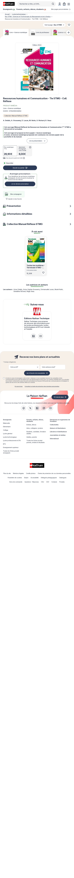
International (54, 438)
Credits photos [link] (30, 473)
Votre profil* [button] (14, 367)
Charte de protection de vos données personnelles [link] (54, 473)
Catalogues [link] (62, 477)
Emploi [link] (26, 477)
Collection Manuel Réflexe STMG (16, 116)
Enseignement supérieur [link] (10, 447)
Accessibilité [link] (35, 477)
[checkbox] (4, 378)
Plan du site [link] (7, 473)
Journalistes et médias (58, 435)
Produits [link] (62, 482)
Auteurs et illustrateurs (58, 428)
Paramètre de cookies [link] (15, 477)
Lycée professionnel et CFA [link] (12, 440)
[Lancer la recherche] (53, 4)
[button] (37, 68)
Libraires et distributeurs (58, 431)
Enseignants (7, 419)
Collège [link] (5, 430)
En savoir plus (19, 386)
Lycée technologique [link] (10, 437)
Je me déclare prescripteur (20, 184)
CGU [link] (42, 482)
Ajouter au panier (18, 168)
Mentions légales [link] (18, 473)
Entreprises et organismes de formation (60, 420)
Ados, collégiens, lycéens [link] (34, 428)
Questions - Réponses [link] (32, 482)
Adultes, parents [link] (31, 437)
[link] (33, 336)
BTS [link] (4, 444)
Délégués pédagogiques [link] (49, 477)
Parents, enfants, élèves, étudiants (35, 420)
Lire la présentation (35, 141)
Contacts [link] (54, 482)
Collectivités (54, 424)
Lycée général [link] (7, 433)
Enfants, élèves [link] (31, 424)
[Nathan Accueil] (9, 4)
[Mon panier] (64, 3)
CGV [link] (47, 482)
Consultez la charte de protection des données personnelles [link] (42, 386)
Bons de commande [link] (16, 482)
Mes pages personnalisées (60, 9)
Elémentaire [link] (7, 426)
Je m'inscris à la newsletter (35, 373)
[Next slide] (68, 32)
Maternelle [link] (6, 423)
